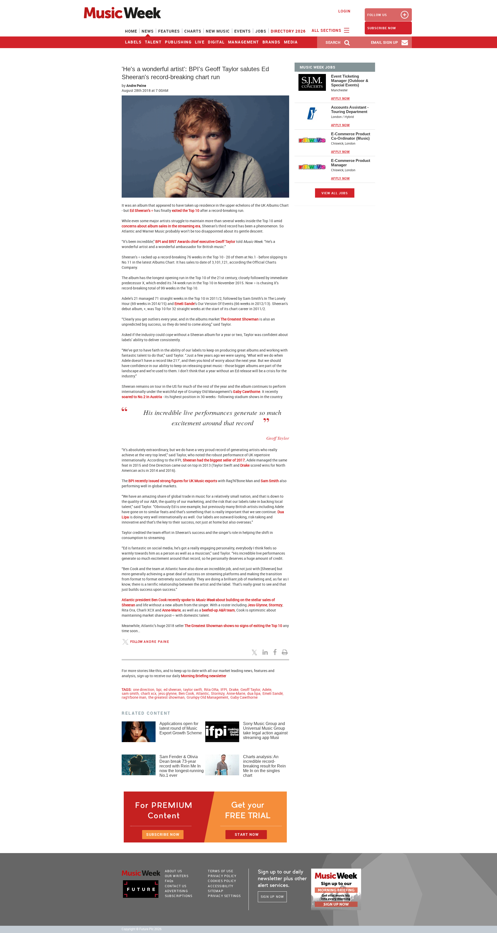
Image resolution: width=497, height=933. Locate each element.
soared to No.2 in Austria (142, 396)
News (148, 31)
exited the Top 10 (185, 210)
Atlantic (202, 693)
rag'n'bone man (134, 697)
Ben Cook (186, 693)
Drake (245, 465)
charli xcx (148, 693)
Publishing (178, 41)
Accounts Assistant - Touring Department (350, 109)
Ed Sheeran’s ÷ (141, 210)
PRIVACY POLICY (222, 876)
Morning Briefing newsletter (203, 675)
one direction (143, 689)
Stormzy (275, 604)
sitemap (215, 891)
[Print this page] (285, 652)
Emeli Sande (184, 303)
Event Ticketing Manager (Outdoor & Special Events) (349, 80)
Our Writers (176, 876)
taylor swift (192, 689)
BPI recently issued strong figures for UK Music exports (172, 480)
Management (243, 41)
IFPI (224, 689)
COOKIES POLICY (222, 881)
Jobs (260, 31)
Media (291, 41)
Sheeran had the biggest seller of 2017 (214, 460)
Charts (192, 31)
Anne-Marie (171, 610)
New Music (218, 31)
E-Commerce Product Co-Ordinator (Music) (350, 136)
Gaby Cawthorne (246, 391)
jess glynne (167, 693)
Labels (133, 41)
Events (242, 31)
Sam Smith (270, 480)
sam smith (130, 693)
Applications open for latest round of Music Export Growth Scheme (180, 728)
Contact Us (176, 886)
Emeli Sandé (272, 693)
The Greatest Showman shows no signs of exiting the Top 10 (233, 625)
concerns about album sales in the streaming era (161, 225)
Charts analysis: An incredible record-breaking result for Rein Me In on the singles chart (264, 766)
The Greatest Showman (240, 319)
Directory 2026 (288, 31)
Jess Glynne (257, 604)
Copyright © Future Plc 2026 (142, 929)
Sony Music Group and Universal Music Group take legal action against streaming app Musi (265, 730)
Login (344, 11)
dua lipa (253, 693)
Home (131, 31)
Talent (153, 41)
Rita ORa (211, 689)
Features (169, 31)
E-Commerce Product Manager (350, 162)
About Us (173, 871)
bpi (159, 689)
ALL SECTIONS (327, 30)
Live (199, 41)
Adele (266, 689)
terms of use (220, 871)
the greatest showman (166, 697)
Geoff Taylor (250, 689)
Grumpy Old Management (207, 697)
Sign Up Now (272, 896)
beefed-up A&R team (218, 610)
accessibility (220, 886)
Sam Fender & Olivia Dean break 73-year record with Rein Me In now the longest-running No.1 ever (181, 766)
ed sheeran (172, 689)
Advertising (176, 891)
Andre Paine (136, 85)
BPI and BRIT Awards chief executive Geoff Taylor (195, 241)
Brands (271, 41)
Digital (216, 41)
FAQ (169, 881)
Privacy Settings (224, 896)
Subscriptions (179, 896)
